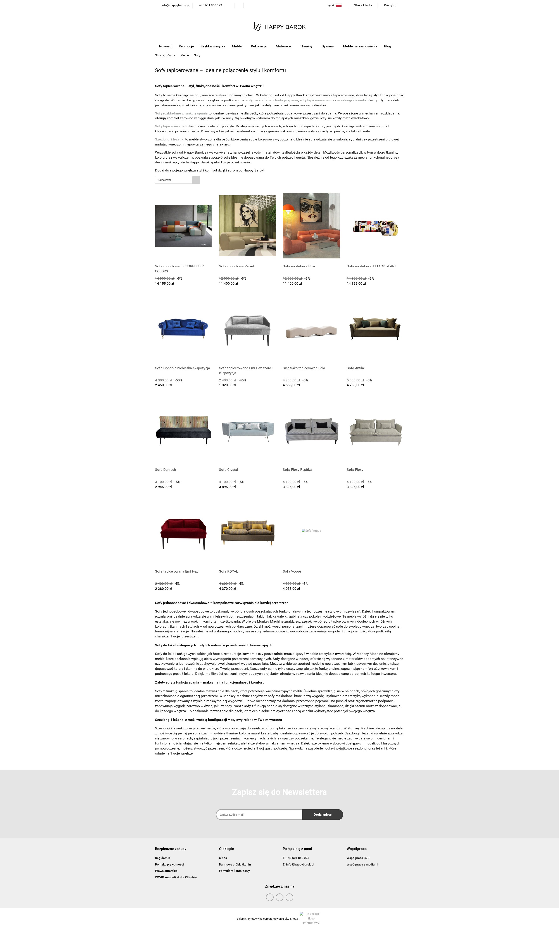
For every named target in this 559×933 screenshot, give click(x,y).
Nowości (165, 46)
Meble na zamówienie (360, 46)
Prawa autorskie (166, 870)
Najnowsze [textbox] (164, 180)
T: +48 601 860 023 (296, 858)
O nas (223, 858)
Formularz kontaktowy (234, 870)
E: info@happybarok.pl (298, 864)
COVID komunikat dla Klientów (176, 877)
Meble (237, 46)
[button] (170, 849)
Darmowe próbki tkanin (235, 864)
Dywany (328, 46)
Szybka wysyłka (212, 46)
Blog (387, 46)
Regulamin (162, 858)
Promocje (186, 46)
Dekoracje (259, 46)
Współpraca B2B (358, 858)
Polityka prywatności (169, 864)
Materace (284, 46)
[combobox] (177, 180)
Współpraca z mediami (362, 864)
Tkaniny (306, 46)
